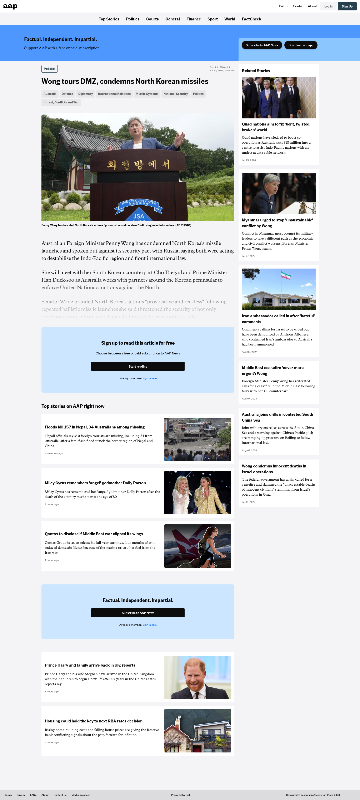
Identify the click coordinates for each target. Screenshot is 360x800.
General (172, 18)
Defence (67, 94)
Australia (50, 94)
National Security (176, 94)
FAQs (33, 795)
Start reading (138, 366)
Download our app (301, 45)
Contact (299, 6)
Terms (8, 795)
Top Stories (109, 18)
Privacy (21, 795)
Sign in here (150, 378)
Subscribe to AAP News (262, 45)
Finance (193, 18)
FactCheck (251, 18)
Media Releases (80, 795)
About (312, 6)
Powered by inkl (180, 795)
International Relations (114, 94)
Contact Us (60, 795)
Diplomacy (85, 94)
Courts (152, 18)
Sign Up (347, 6)
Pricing (284, 6)
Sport (213, 18)
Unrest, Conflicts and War (61, 102)
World (229, 18)
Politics (133, 18)
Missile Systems (147, 94)
